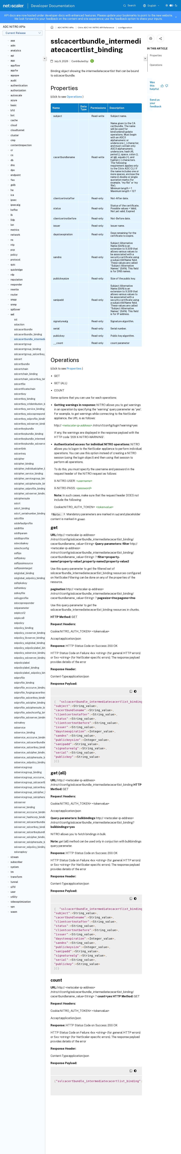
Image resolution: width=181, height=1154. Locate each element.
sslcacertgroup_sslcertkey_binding (29, 354)
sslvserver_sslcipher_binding (29, 837)
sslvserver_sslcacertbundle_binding (29, 822)
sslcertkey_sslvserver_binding (29, 423)
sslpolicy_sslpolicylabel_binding (29, 648)
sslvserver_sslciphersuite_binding (29, 842)
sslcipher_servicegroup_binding (29, 478)
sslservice (19, 727)
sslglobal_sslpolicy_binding (29, 578)
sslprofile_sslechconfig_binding (29, 712)
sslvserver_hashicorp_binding (29, 817)
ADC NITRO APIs (66, 27)
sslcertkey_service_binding (29, 409)
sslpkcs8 (19, 618)
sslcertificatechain (24, 389)
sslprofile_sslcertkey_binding (29, 697)
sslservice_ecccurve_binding (29, 737)
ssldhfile (19, 528)
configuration (125, 27)
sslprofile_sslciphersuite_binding (29, 707)
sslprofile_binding (24, 682)
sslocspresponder (24, 603)
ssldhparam (20, 533)
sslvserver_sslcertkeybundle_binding (29, 832)
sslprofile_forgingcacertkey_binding (29, 692)
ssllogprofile (21, 598)
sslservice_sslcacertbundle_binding (29, 742)
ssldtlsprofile (21, 538)
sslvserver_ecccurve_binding (29, 812)
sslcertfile (19, 384)
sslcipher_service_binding (28, 473)
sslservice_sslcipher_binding (29, 752)
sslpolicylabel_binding (26, 667)
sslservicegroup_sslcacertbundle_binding (29, 782)
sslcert (18, 359)
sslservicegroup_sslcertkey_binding (29, 787)
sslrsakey (19, 722)
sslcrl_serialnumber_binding (29, 513)
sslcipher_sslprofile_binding (29, 488)
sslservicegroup (23, 767)
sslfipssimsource (23, 563)
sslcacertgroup (22, 344)
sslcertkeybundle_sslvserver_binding (29, 443)
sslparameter (21, 608)
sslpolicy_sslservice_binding (29, 652)
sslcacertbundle (23, 329)
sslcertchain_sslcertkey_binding (29, 379)
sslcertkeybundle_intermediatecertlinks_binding (29, 438)
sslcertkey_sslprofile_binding (29, 418)
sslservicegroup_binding (28, 772)
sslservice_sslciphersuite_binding (29, 757)
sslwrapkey (20, 852)
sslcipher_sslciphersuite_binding (29, 483)
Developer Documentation (53, 6)
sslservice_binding (24, 732)
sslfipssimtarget (23, 568)
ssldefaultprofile (23, 523)
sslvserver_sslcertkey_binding (29, 827)
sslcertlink (20, 448)
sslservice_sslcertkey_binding (29, 747)
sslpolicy (19, 623)
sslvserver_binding (24, 807)
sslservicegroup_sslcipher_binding (29, 792)
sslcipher (19, 458)
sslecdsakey (21, 543)
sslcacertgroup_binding (27, 349)
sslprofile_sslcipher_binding (29, 702)
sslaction (19, 324)
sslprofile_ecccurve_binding (29, 687)
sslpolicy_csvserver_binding (29, 632)
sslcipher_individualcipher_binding (29, 468)
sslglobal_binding (24, 573)
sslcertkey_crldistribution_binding (29, 404)
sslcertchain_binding (26, 374)
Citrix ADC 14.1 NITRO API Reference (96, 27)
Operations (75, 96)
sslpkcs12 (19, 613)
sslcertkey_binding (24, 398)
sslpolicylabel (22, 662)
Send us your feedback (155, 103)
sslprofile (19, 677)
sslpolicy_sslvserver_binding (29, 657)
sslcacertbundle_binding (28, 334)
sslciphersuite (22, 498)
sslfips (17, 553)
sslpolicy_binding (23, 628)
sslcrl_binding (22, 508)
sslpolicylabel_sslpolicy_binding (29, 672)
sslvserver (20, 802)
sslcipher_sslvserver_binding (29, 493)
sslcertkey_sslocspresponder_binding (29, 413)
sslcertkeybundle (24, 428)
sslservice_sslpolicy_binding (29, 762)
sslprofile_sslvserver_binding (29, 717)
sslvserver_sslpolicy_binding (29, 847)
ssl (15, 319)
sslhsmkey (20, 588)
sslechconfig (21, 548)
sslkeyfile (19, 593)
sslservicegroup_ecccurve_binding (29, 777)
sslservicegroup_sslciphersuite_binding (29, 797)
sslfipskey (19, 558)
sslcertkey (20, 393)
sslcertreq (20, 453)
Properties (74, 368)
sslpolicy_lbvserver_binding (29, 637)
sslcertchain (21, 369)
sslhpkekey (20, 583)
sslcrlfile (19, 518)
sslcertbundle (22, 364)
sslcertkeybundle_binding (28, 433)
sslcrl (17, 503)
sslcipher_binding (24, 463)
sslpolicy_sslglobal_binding (29, 643)
